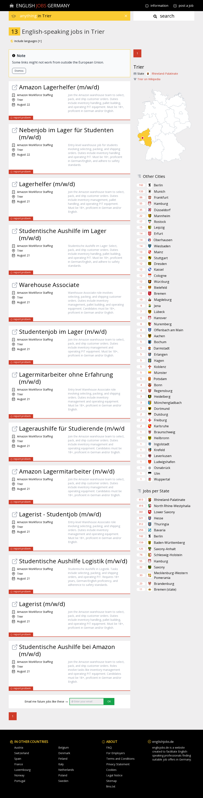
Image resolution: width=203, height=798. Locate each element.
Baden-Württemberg (169, 542)
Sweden (63, 781)
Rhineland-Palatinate (165, 73)
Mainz (158, 252)
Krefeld (159, 450)
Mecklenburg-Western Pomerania (171, 575)
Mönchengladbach (168, 402)
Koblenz (160, 367)
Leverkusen (162, 456)
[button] (26, 41)
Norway (19, 775)
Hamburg (161, 203)
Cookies (111, 770)
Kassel (159, 269)
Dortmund (161, 408)
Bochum (160, 342)
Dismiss (19, 70)
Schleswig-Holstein (168, 555)
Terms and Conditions (120, 758)
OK (109, 701)
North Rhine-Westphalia (172, 506)
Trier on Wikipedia (148, 79)
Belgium (63, 747)
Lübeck (159, 312)
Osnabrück (162, 468)
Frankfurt (161, 197)
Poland (62, 775)
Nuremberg (163, 324)
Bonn (158, 385)
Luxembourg (22, 770)
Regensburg (163, 391)
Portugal (19, 781)
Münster (160, 373)
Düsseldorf (162, 210)
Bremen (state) (165, 589)
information (159, 5)
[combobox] (75, 16)
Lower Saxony (164, 512)
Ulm (157, 473)
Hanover (160, 318)
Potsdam (160, 379)
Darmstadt (161, 348)
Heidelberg (162, 396)
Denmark (64, 753)
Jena (157, 306)
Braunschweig (164, 432)
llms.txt (110, 786)
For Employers (115, 753)
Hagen (159, 360)
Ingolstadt (161, 444)
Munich (159, 191)
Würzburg (161, 281)
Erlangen (161, 354)
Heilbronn (161, 438)
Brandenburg (164, 583)
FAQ (109, 747)
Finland (62, 758)
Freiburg (160, 420)
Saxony (159, 567)
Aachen (159, 336)
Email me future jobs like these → (46, 701)
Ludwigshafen (164, 462)
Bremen (160, 293)
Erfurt (158, 233)
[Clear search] (126, 16)
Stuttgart (161, 258)
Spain (17, 758)
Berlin (158, 185)
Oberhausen (163, 240)
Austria (18, 747)
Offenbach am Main (168, 330)
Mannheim (162, 216)
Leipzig (159, 227)
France (18, 764)
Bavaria (159, 530)
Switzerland (21, 753)
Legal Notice (114, 775)
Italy (61, 764)
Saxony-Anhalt (165, 549)
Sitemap (111, 781)
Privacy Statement (118, 764)
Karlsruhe (161, 426)
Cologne (160, 275)
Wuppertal (162, 479)
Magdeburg (163, 299)
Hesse (158, 518)
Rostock (160, 221)
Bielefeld (160, 287)
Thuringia (161, 524)
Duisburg (161, 414)
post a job (186, 5)
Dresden (160, 264)
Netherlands (66, 770)
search (166, 16)
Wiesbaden (162, 246)
